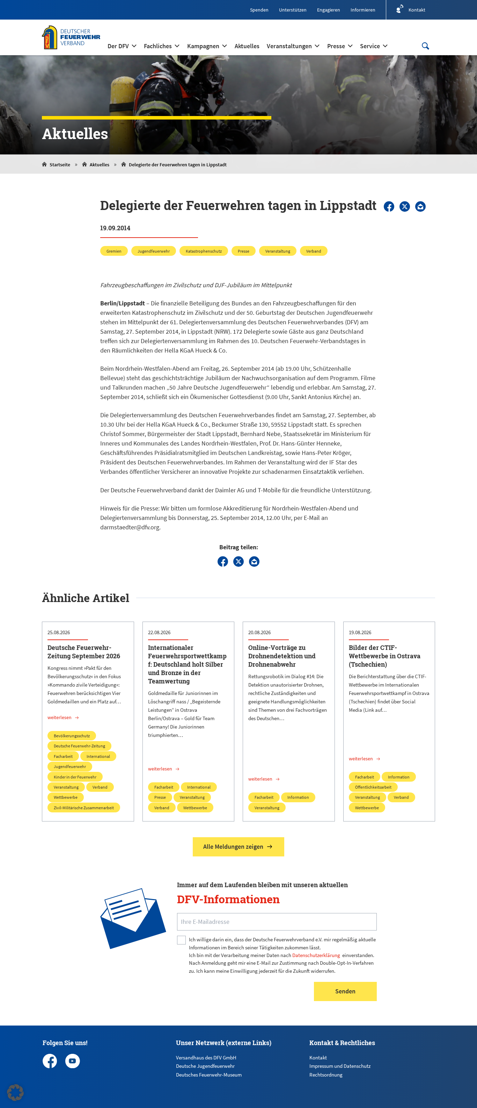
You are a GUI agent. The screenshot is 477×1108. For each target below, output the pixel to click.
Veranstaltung (277, 251)
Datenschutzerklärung (316, 955)
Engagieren (328, 10)
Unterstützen (293, 10)
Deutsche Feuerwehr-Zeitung (79, 745)
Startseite (60, 164)
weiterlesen (59, 717)
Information (298, 797)
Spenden (259, 10)
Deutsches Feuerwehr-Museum (209, 1074)
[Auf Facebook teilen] (389, 206)
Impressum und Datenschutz (339, 1066)
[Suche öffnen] (425, 46)
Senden (345, 991)
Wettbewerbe (66, 797)
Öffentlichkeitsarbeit (373, 787)
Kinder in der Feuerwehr (75, 777)
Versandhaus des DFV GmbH (206, 1057)
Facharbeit (63, 756)
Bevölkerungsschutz (72, 735)
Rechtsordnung (326, 1074)
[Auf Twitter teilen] (404, 206)
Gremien (114, 251)
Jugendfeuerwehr (154, 251)
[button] (15, 1092)
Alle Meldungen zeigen (233, 846)
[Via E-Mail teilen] (420, 206)
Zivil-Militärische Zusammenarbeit (84, 807)
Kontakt (318, 1057)
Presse (243, 251)
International (98, 756)
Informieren (363, 10)
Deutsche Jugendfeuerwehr (205, 1066)
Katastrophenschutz (204, 251)
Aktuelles (99, 164)
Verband (313, 251)
